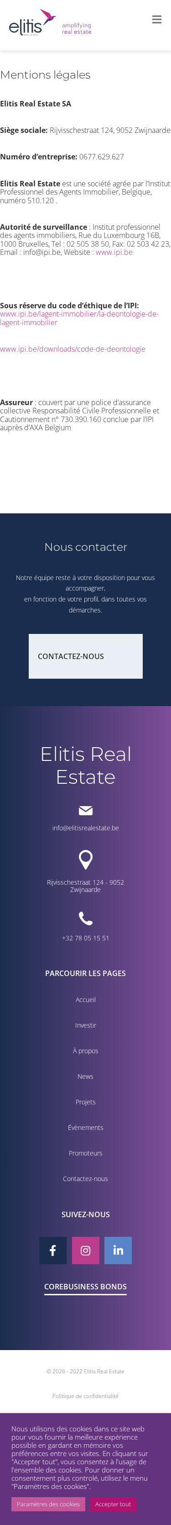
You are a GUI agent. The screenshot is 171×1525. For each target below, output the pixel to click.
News (85, 1076)
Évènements (86, 1127)
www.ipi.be (114, 252)
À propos (85, 1050)
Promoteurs (86, 1153)
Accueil (86, 999)
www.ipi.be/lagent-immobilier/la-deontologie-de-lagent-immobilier (79, 318)
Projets (86, 1102)
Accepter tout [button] (113, 1504)
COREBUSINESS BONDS (85, 1287)
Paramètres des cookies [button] (48, 1504)
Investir (85, 1025)
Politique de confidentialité (85, 1396)
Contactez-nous (71, 656)
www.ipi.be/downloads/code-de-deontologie (72, 349)
